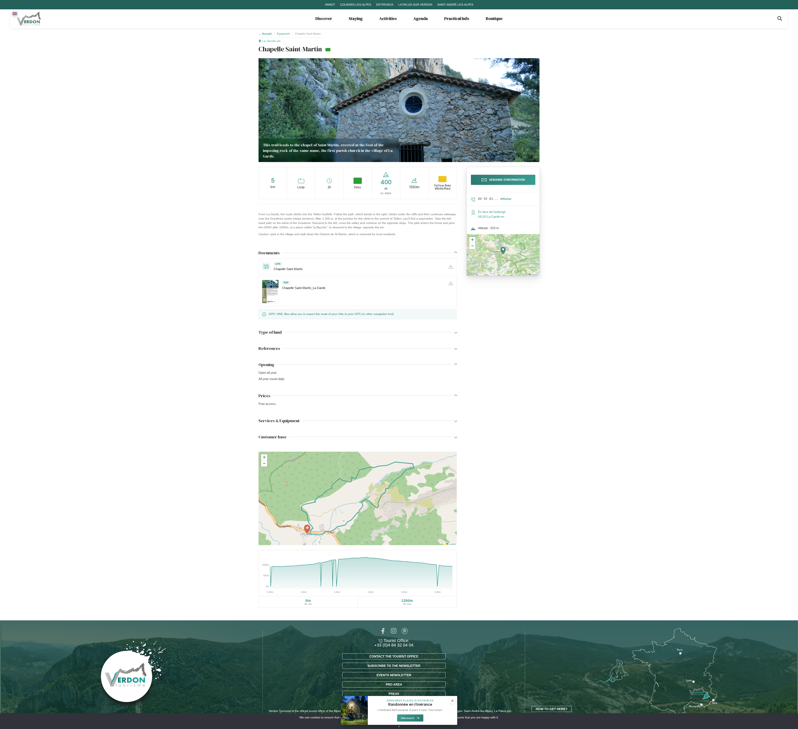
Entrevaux (384, 4)
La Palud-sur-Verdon (415, 4)
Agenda (420, 18)
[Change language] (14, 13)
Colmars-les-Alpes (355, 4)
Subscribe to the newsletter (393, 666)
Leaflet (452, 544)
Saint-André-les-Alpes (455, 4)
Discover (323, 18)
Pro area (394, 684)
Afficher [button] (505, 198)
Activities (388, 18)
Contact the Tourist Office (393, 656)
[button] (307, 529)
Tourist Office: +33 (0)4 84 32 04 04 (393, 642)
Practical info (456, 18)
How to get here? (551, 709)
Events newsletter (394, 675)
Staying (356, 18)
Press (394, 694)
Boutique (494, 18)
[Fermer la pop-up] (452, 701)
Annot (330, 4)
